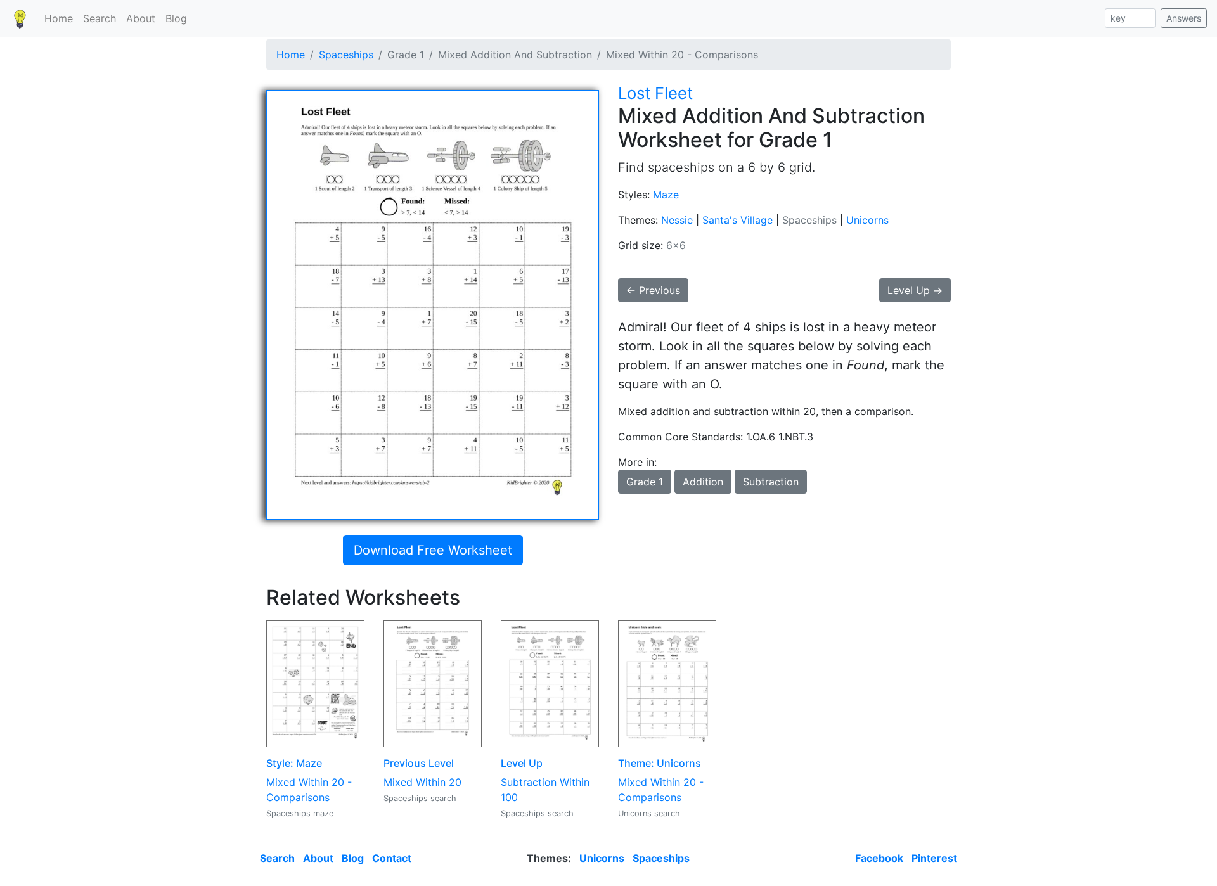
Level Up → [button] (915, 290)
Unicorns (867, 220)
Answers (1183, 18)
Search (99, 18)
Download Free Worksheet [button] (433, 550)
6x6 (676, 245)
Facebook (879, 858)
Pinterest (934, 858)
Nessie (677, 220)
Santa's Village (737, 220)
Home (58, 18)
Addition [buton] (703, 481)
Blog (176, 18)
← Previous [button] (653, 290)
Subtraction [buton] (771, 481)
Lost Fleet (655, 93)
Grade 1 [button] (644, 481)
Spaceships (346, 54)
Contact (391, 858)
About (140, 18)
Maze (666, 194)
